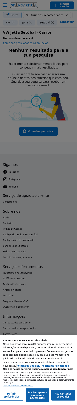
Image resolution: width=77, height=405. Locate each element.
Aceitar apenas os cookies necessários (37, 395)
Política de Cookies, (29, 365)
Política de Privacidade (55, 365)
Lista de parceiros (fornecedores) (18, 386)
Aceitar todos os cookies (63, 395)
